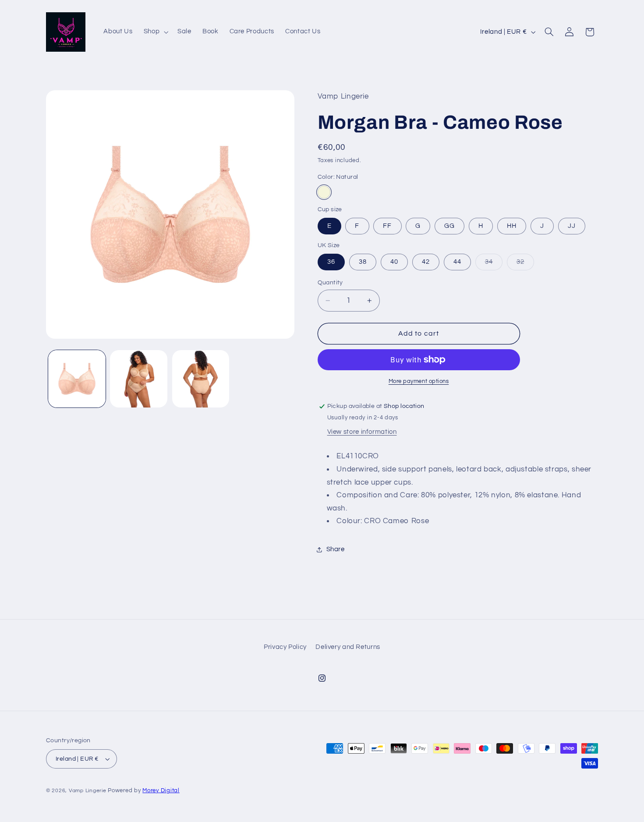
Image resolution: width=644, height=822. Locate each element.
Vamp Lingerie (87, 790)
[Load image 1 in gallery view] (77, 378)
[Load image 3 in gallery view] (201, 378)
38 (363, 262)
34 (493, 264)
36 (331, 262)
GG (449, 226)
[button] (155, 32)
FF (387, 226)
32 (525, 264)
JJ (572, 226)
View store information (362, 432)
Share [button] (335, 549)
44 (457, 262)
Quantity (330, 283)
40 (394, 262)
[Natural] (324, 192)
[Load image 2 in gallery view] (138, 378)
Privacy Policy (285, 647)
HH (512, 226)
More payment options (419, 381)
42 (426, 262)
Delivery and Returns (347, 647)
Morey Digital (161, 791)
